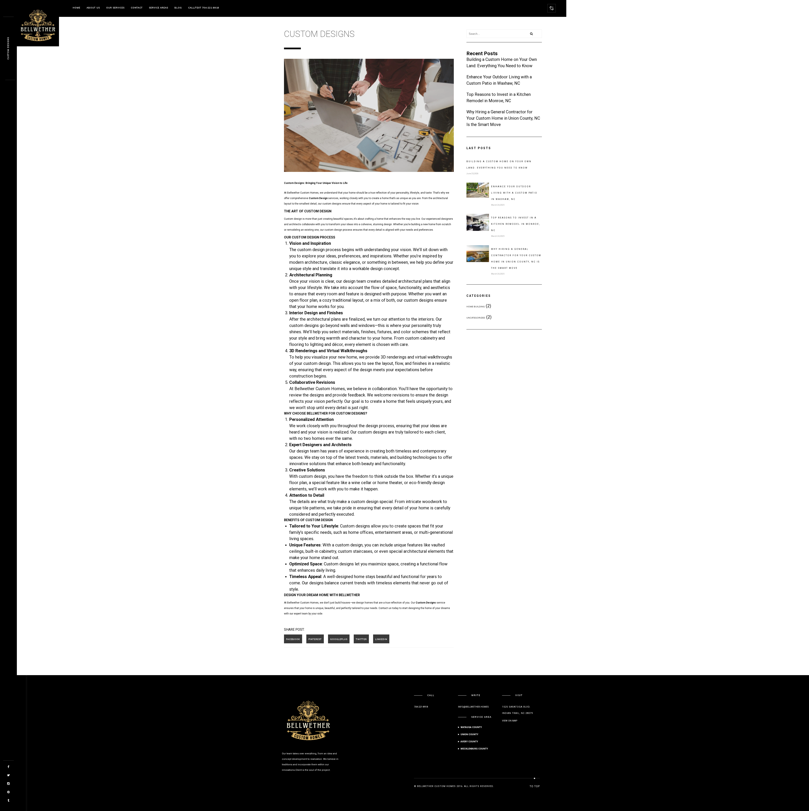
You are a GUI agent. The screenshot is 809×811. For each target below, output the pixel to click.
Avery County (469, 741)
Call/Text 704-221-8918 (203, 7)
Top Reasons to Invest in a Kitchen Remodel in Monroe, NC (515, 224)
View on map (509, 720)
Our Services (115, 7)
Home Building (475, 306)
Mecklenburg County (474, 748)
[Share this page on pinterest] (315, 638)
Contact (137, 7)
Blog (178, 7)
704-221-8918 (421, 706)
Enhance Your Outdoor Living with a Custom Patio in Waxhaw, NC (514, 192)
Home (76, 7)
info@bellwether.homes (473, 706)
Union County (469, 734)
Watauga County (471, 727)
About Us (93, 7)
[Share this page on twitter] (361, 638)
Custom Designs (8, 48)
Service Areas (158, 7)
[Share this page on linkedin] (381, 638)
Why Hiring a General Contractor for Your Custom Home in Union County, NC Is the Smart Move (503, 118)
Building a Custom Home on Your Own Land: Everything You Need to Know (499, 164)
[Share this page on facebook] (293, 638)
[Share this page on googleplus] (339, 638)
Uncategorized (475, 317)
